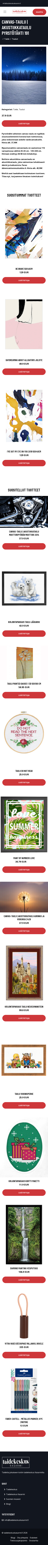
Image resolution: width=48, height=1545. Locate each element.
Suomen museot (13, 1499)
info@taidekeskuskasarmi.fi (12, 3)
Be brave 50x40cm (24, 268)
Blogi (8, 1504)
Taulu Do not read (24, 770)
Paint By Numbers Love (24, 858)
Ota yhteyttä (22, 1537)
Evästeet (33, 1537)
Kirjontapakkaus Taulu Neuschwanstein (24, 1006)
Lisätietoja (24, 123)
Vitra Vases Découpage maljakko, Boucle (24, 1343)
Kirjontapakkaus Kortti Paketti (24, 1181)
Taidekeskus (11, 1489)
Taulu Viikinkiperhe (24, 1093)
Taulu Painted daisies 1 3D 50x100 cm (24, 683)
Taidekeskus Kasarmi (15, 1494)
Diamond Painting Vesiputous (24, 1268)
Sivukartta (33, 1540)
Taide (6, 39)
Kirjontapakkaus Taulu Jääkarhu (24, 621)
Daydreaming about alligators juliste (24, 360)
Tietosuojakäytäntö (18, 1540)
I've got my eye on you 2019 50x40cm (24, 451)
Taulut (15, 39)
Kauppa (39, 12)
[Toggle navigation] (5, 12)
